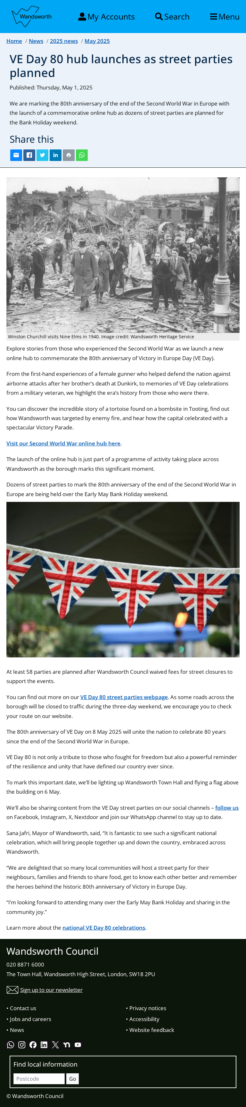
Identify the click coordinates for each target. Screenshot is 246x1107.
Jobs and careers (30, 1019)
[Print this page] (69, 155)
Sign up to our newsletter (51, 989)
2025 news (64, 41)
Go (72, 1078)
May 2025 (97, 41)
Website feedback (151, 1030)
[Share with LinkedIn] (56, 155)
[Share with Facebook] (29, 155)
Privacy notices (147, 1008)
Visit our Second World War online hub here (63, 443)
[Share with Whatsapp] (82, 155)
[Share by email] (16, 155)
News (36, 41)
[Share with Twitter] (42, 155)
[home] (32, 15)
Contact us (23, 1008)
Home (14, 41)
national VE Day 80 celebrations (103, 927)
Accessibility (144, 1019)
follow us (227, 807)
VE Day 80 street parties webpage (124, 697)
